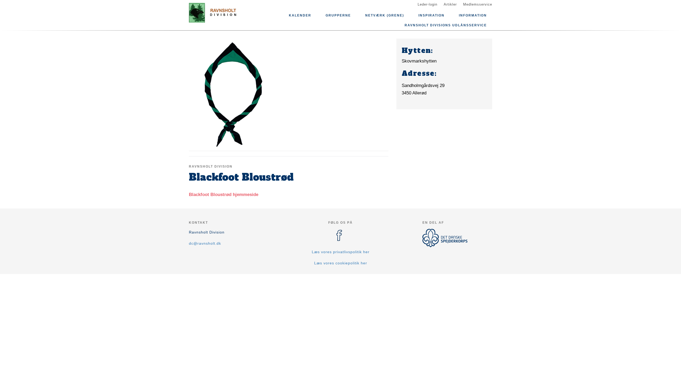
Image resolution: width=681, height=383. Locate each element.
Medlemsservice (477, 4)
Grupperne (338, 15)
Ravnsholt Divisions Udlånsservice (446, 25)
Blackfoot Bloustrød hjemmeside (223, 194)
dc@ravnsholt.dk (205, 243)
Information (473, 15)
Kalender (300, 15)
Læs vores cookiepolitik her (340, 263)
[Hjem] (213, 13)
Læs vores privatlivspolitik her (340, 252)
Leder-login (427, 4)
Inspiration (431, 15)
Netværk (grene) (384, 15)
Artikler (450, 4)
